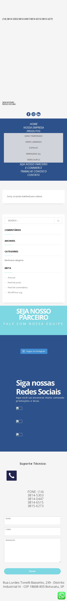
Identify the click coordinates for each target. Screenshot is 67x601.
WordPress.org (15, 292)
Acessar (11, 277)
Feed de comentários (18, 287)
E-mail (8, 529)
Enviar (32, 571)
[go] (58, 221)
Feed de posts (14, 282)
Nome (8, 518)
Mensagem (10, 540)
